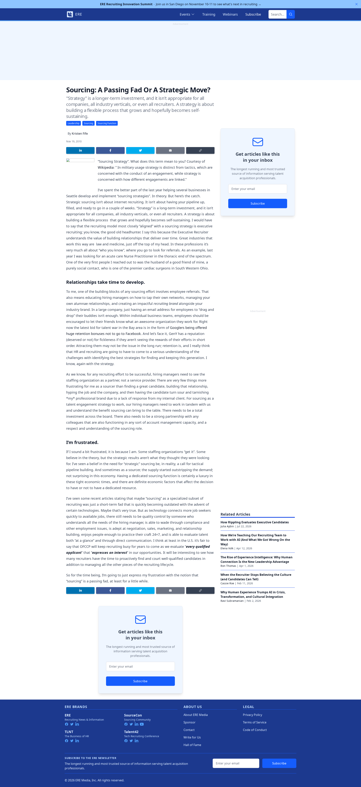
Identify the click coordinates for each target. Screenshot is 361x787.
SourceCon (133, 715)
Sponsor (190, 722)
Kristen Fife (80, 133)
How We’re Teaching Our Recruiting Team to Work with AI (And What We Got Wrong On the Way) (255, 539)
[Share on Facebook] (110, 150)
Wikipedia (106, 167)
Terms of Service (254, 722)
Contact (189, 730)
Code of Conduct (255, 730)
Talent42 (131, 731)
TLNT (69, 731)
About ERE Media (196, 715)
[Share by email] (170, 150)
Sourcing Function (107, 123)
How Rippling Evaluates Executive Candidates (255, 522)
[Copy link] (200, 150)
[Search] (291, 14)
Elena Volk (227, 548)
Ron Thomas (228, 566)
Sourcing (88, 123)
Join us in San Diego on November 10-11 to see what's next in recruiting (180, 4)
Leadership (73, 123)
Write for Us (192, 737)
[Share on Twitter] (140, 150)
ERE (68, 715)
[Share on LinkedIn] (80, 150)
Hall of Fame (192, 745)
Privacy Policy (252, 715)
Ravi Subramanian (232, 601)
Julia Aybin (227, 526)
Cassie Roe (227, 583)
